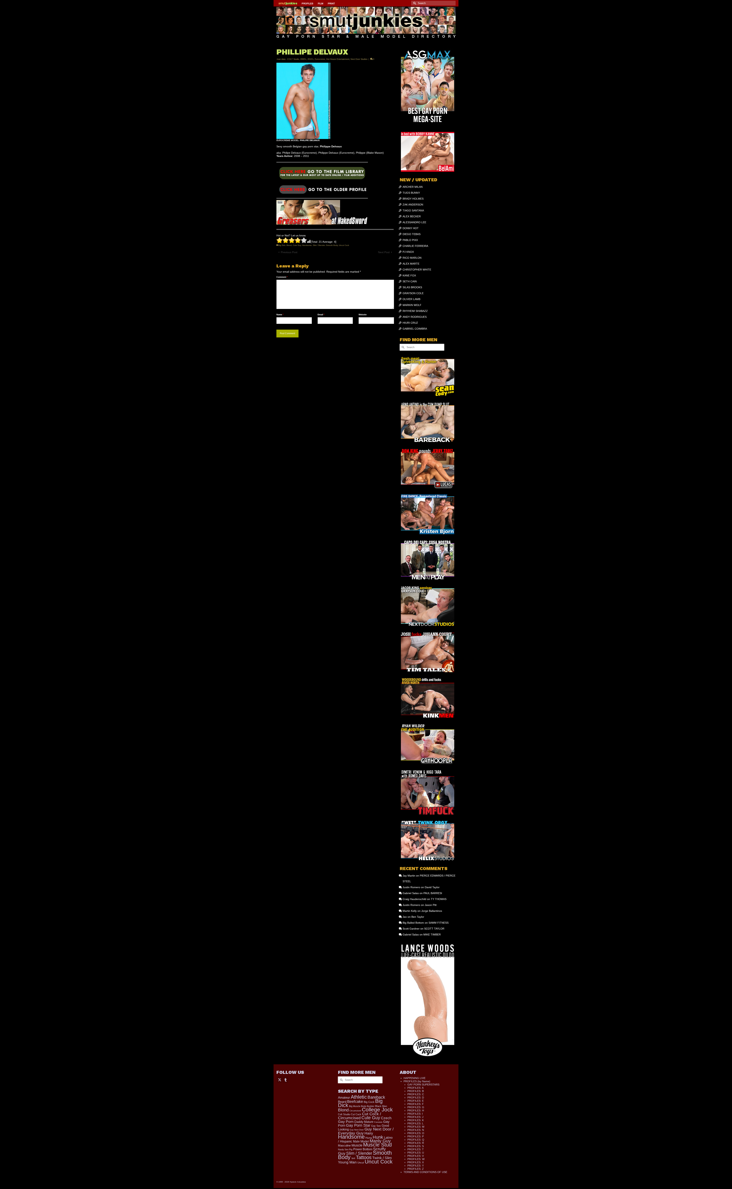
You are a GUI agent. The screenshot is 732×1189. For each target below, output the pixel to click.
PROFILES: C (415, 1094)
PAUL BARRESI (432, 893)
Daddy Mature (363, 1121)
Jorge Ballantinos (431, 910)
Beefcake (355, 1101)
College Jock (377, 1110)
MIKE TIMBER (432, 934)
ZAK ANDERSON (413, 204)
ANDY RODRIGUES (415, 316)
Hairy (368, 1133)
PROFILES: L (415, 1123)
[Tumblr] (285, 1079)
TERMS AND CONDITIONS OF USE (425, 1172)
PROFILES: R (415, 1142)
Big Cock (369, 1101)
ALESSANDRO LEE (414, 222)
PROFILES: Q (415, 1139)
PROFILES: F (415, 1104)
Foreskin (378, 1122)
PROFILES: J (415, 1116)
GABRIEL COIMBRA (415, 328)
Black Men (381, 1106)
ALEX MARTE (411, 263)
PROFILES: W (416, 1159)
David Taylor (432, 887)
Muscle (357, 1145)
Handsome (307, 245)
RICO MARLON (412, 257)
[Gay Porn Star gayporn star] (322, 174)
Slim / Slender (319, 245)
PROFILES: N (415, 1129)
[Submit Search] (414, 3)
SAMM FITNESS (439, 922)
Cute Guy (297, 245)
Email (321, 314)
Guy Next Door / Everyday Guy (366, 1131)
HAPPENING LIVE (414, 1078)
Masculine (344, 1145)
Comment (282, 277)
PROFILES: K (415, 1120)
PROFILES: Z (415, 1168)
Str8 (353, 1158)
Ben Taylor (417, 916)
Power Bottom (362, 1149)
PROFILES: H (415, 1110)
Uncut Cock (344, 245)
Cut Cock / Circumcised (359, 1116)
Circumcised (355, 1111)
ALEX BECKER (412, 216)
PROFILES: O (415, 1133)
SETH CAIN (410, 281)
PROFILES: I (415, 1113)
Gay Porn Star (358, 1125)
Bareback (376, 1097)
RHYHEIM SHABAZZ (415, 310)
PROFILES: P (415, 1136)
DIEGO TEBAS (412, 234)
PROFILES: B (415, 1091)
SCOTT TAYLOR (434, 928)
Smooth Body (332, 245)
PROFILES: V (415, 1155)
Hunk (378, 1137)
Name (279, 314)
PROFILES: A (415, 1087)
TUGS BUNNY (411, 192)
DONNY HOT (411, 228)
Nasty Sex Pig (345, 1149)
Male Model (361, 1141)
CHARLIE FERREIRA (415, 245)
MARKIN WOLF (412, 305)
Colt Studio (344, 1114)
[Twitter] (279, 1079)
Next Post (384, 252)
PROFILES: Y (415, 1165)
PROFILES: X (415, 1162)
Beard (342, 1102)
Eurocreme (320, 59)
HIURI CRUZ (410, 322)
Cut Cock (356, 1114)
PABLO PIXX (410, 240)
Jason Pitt (431, 904)
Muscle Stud (377, 1145)
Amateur (344, 1097)
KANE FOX (409, 275)
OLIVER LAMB (411, 299)
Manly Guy (380, 1140)
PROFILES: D (415, 1097)
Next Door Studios (359, 59)
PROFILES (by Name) (417, 1081)
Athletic (359, 1097)
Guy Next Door (357, 1130)
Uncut (360, 1162)
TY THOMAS (438, 899)
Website (363, 314)
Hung (368, 1137)
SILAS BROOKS (412, 287)
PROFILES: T (415, 1149)
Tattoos (364, 1157)
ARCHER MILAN (413, 186)
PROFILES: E (415, 1100)
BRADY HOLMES (413, 198)
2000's (303, 59)
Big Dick (281, 245)
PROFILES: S (415, 1146)
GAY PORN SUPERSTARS (423, 1084)
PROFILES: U (415, 1152)
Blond (289, 245)
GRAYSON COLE (413, 293)
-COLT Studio (293, 59)
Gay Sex (376, 1125)
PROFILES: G (415, 1107)
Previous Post (289, 252)
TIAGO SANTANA (413, 210)
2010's (310, 59)
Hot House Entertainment (337, 59)
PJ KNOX (408, 251)
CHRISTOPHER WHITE (417, 269)
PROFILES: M (415, 1126)
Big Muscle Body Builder (361, 1106)
